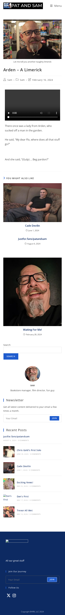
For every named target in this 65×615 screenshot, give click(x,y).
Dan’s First (23, 496)
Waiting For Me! (32, 329)
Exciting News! (25, 482)
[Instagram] (14, 595)
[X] (9, 595)
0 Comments (23, 440)
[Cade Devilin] (9, 467)
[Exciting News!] (9, 483)
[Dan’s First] (9, 497)
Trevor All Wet (25, 510)
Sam (9, 79)
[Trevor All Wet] (9, 511)
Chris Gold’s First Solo (29, 450)
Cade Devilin (32, 225)
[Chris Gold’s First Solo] (9, 451)
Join (54, 418)
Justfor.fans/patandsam (32, 239)
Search (7, 344)
